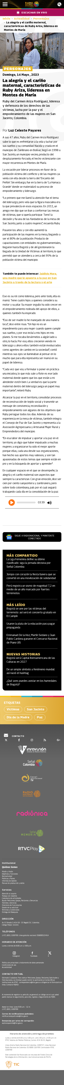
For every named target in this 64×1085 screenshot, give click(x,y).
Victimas (13, 709)
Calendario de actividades (11, 898)
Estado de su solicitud (10, 907)
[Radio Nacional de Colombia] (32, 4)
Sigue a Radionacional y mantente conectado (34, 537)
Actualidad (22, 18)
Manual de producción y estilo (13, 883)
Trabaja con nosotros (9, 896)
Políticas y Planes (8, 878)
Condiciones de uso (9, 965)
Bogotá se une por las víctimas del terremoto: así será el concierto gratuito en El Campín (31, 612)
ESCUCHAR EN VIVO (34, 12)
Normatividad (7, 876)
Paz (40, 717)
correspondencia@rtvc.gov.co (29, 982)
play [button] (11, 502)
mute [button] (49, 502)
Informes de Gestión (9, 881)
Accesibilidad (7, 967)
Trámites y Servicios (9, 903)
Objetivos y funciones (10, 874)
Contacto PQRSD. (12, 985)
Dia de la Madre (18, 717)
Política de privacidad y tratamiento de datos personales (23, 963)
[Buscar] (59, 4)
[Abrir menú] (5, 4)
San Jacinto (35, 709)
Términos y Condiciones (10, 910)
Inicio (6, 18)
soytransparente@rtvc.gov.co (12, 1023)
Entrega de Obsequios (10, 912)
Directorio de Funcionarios (12, 905)
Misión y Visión (7, 872)
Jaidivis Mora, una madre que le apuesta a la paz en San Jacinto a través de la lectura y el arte (30, 278)
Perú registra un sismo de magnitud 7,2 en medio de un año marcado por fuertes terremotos (31, 589)
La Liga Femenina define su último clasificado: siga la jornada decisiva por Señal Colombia (29, 563)
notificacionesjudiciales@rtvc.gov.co (15, 1016)
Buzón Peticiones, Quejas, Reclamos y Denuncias (20, 900)
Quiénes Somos (9, 867)
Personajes (41, 18)
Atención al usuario (9, 894)
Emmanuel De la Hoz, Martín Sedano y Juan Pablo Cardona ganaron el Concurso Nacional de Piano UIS (32, 639)
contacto (17, 736)
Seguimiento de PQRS (47, 997)
